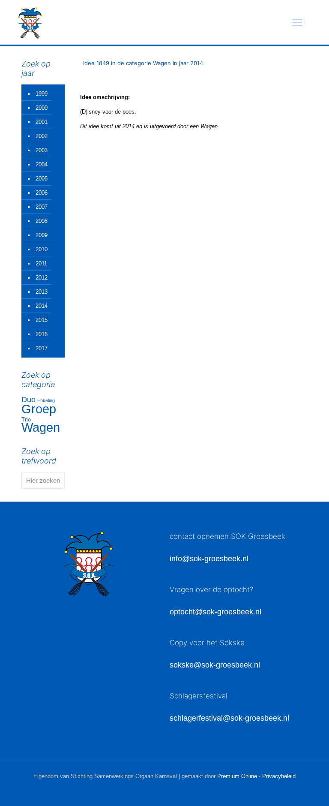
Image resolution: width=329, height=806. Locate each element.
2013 (42, 292)
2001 (42, 122)
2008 (42, 221)
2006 (42, 192)
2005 (42, 178)
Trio (26, 419)
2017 (42, 348)
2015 (42, 320)
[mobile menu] (297, 22)
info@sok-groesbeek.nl (209, 558)
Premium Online (237, 776)
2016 (42, 334)
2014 (42, 306)
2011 (41, 263)
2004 (42, 164)
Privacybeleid (279, 776)
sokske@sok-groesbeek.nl (215, 665)
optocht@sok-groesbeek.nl (215, 612)
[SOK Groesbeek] (30, 22)
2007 (42, 207)
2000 (42, 108)
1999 (42, 93)
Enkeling (46, 400)
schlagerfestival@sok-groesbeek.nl (229, 718)
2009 (42, 235)
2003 (42, 150)
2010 (42, 249)
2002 (42, 136)
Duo (28, 399)
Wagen (40, 427)
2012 (42, 277)
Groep (38, 409)
